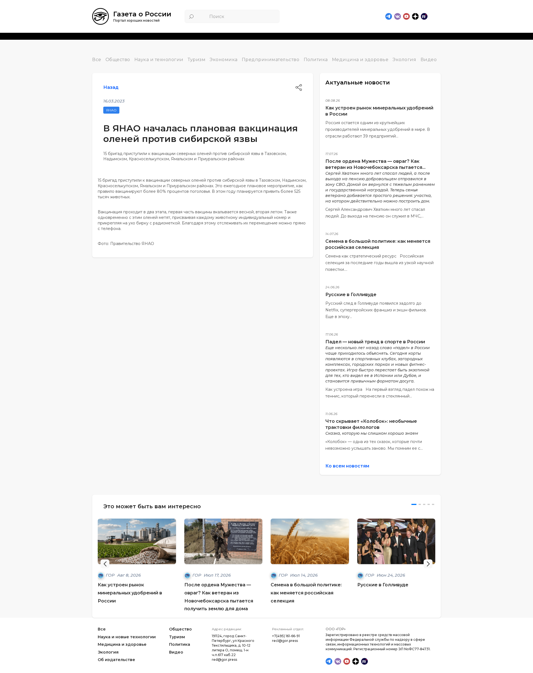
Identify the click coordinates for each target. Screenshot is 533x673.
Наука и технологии (158, 59)
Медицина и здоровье (360, 59)
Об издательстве (116, 659)
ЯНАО (111, 110)
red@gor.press (224, 659)
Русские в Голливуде (350, 294)
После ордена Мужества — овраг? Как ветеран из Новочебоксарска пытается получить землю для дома (373, 167)
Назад (111, 87)
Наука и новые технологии (127, 636)
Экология (404, 59)
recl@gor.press (285, 641)
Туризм (196, 59)
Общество (117, 59)
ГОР (111, 575)
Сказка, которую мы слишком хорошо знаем (371, 433)
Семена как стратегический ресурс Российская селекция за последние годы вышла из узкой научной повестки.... (379, 263)
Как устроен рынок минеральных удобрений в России (130, 593)
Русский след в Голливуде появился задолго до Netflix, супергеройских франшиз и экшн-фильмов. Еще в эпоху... (376, 310)
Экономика (224, 59)
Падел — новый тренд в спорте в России (375, 341)
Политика (316, 59)
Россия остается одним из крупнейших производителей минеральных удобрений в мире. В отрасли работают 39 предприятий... (377, 129)
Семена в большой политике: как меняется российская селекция (306, 593)
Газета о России (142, 14)
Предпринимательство (271, 59)
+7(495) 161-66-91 (286, 636)
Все (96, 59)
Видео (429, 59)
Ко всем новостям (347, 466)
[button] (428, 563)
